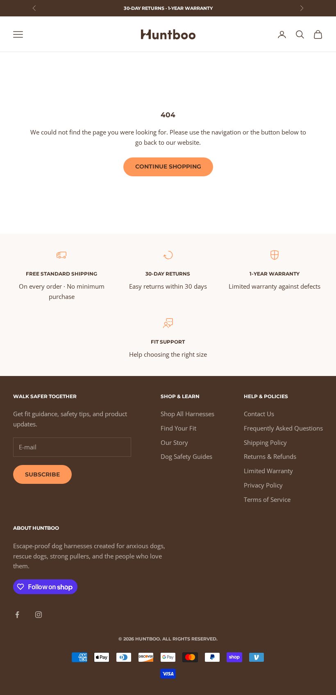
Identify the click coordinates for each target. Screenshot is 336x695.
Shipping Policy (265, 442)
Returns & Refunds (270, 456)
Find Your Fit (178, 428)
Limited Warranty (268, 471)
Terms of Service (267, 499)
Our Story (174, 442)
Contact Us (259, 414)
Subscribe (42, 474)
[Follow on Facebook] (17, 615)
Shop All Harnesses (187, 414)
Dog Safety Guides (186, 456)
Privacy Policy (263, 485)
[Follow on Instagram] (38, 615)
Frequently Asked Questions (283, 428)
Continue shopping (168, 166)
